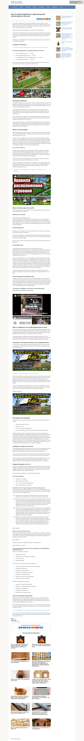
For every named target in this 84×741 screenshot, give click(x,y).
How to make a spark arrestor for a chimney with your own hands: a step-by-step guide (67, 49)
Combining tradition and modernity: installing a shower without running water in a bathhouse (66, 55)
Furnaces (21, 7)
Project (48, 7)
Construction (14, 7)
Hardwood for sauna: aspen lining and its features (67, 17)
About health (28, 7)
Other (61, 7)
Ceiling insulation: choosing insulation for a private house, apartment (67, 23)
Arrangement (41, 7)
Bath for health (16, 2)
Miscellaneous (55, 7)
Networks (35, 7)
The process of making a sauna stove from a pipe (66, 28)
